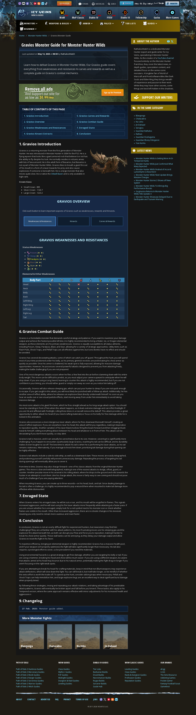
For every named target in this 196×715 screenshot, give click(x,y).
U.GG (162, 672)
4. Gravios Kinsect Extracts (38, 133)
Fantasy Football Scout (170, 683)
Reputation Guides (133, 680)
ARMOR (86, 23)
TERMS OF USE (82, 699)
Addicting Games (167, 678)
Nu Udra (139, 121)
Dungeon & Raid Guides (68, 680)
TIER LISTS (130, 23)
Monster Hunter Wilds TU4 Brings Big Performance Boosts (151, 187)
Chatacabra (141, 118)
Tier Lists (97, 669)
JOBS (95, 699)
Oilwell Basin (57, 173)
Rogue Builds (98, 680)
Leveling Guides (65, 683)
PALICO (107, 23)
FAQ (56, 699)
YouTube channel (166, 58)
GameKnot (165, 686)
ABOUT (19, 699)
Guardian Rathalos (144, 131)
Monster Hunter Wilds (37, 35)
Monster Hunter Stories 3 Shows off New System (152, 181)
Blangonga (140, 115)
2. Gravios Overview (34, 121)
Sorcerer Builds (99, 683)
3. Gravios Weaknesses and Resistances (45, 127)
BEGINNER (29, 28)
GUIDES (151, 23)
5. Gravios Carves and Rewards (93, 115)
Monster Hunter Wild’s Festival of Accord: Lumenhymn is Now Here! (152, 170)
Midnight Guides (65, 678)
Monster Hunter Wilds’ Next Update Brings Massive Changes (153, 176)
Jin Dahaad (140, 125)
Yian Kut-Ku (140, 143)
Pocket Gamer (166, 680)
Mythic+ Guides (65, 672)
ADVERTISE (45, 699)
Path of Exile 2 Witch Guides (28, 686)
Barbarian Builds (100, 672)
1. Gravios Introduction (36, 115)
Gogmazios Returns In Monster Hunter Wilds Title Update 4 (151, 192)
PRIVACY (67, 699)
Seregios (139, 128)
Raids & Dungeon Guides (135, 675)
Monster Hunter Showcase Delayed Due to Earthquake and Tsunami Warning (153, 198)
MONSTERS (29, 23)
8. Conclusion (84, 133)
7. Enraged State (86, 127)
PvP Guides (63, 675)
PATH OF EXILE (22, 662)
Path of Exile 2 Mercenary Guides (30, 672)
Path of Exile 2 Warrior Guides (29, 683)
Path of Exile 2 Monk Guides (28, 675)
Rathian (139, 134)
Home (21, 35)
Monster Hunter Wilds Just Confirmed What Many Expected (153, 165)
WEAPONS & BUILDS (59, 23)
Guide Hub (97, 686)
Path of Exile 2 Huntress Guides (29, 669)
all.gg (162, 669)
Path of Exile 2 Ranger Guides (28, 678)
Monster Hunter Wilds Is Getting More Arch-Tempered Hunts (153, 159)
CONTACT (31, 699)
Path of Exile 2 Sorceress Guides (30, 680)
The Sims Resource (168, 675)
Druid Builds (98, 675)
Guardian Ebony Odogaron (147, 140)
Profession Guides (133, 678)
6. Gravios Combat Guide (90, 121)
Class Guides (64, 669)
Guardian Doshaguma (145, 137)
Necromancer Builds (102, 678)
